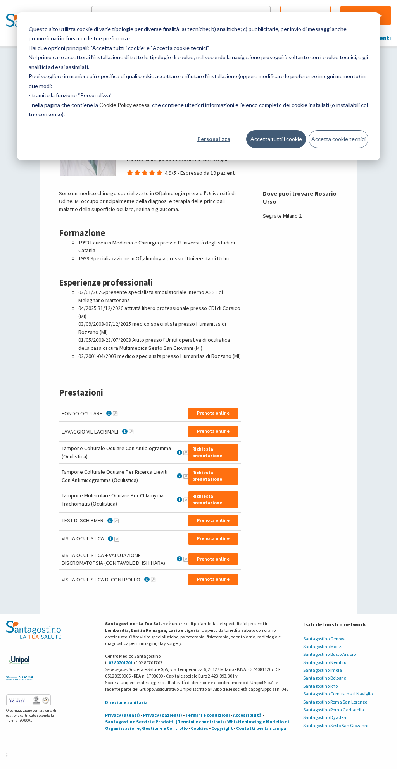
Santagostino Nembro (324, 662)
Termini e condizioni (207, 715)
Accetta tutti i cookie (276, 139)
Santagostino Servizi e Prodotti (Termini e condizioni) (164, 721)
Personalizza (213, 139)
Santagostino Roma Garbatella (333, 709)
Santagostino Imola (322, 670)
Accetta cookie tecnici (338, 139)
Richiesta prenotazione (207, 452)
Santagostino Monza (323, 646)
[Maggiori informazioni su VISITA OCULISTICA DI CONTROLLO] (153, 579)
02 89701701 (121, 663)
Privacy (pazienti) (162, 715)
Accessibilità (247, 715)
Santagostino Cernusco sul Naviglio (338, 694)
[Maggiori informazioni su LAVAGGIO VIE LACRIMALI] (131, 431)
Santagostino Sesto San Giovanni (335, 725)
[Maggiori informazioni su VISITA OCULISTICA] (116, 539)
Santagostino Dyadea (324, 717)
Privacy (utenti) (122, 715)
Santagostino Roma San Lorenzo (335, 702)
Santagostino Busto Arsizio (329, 654)
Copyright (222, 728)
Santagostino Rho (320, 686)
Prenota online (213, 413)
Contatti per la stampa (261, 728)
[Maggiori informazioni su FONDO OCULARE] (115, 413)
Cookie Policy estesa (124, 105)
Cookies (199, 728)
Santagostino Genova (324, 639)
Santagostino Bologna (325, 678)
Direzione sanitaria (126, 702)
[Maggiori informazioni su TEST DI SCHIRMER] (116, 521)
